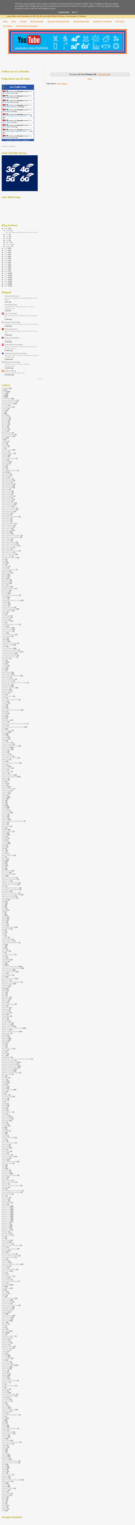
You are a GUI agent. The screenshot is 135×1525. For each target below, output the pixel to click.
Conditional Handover (10, 650)
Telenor (4, 1370)
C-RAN (4, 597)
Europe (4, 737)
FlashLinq (5, 759)
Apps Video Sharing (9, 544)
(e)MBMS (5, 388)
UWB (3, 1449)
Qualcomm (5, 1173)
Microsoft (5, 1011)
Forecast (5, 766)
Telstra (4, 1372)
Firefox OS (5, 754)
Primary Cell (6, 1155)
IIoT (3, 867)
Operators (5, 1120)
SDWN (4, 1274)
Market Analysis (7, 984)
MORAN (5, 1037)
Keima (4, 924)
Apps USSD (6, 540)
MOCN (4, 1035)
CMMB (4, 640)
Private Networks (11, 329)
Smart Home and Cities (10, 1305)
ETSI (3, 734)
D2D (3, 669)
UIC (3, 1416)
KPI (3, 930)
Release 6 (5, 1223)
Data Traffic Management (11, 676)
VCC (3, 1452)
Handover (5, 811)
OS (3, 1127)
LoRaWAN (5, 960)
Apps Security (7, 530)
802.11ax (5, 419)
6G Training (7, 26)
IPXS (3, 908)
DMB (3, 694)
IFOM (4, 865)
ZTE (3, 1510)
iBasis (4, 847)
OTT (3, 1132)
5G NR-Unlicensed (8, 402)
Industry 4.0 (6, 881)
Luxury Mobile (7, 975)
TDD (3, 1360)
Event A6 (5, 739)
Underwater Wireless (9, 1428)
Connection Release (9, 655)
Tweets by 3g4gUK (8, 146)
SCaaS (4, 1268)
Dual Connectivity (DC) (10, 700)
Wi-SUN (5, 1485)
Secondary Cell (7, 1276)
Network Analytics (8, 1060)
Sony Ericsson (7, 1315)
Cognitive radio (7, 645)
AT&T (4, 563)
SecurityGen (6, 1279)
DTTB (4, 698)
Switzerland (6, 1343)
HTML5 (4, 842)
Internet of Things (8, 896)
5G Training (120, 21)
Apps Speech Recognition (11, 535)
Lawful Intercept (7, 941)
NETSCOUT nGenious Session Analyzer (16, 1059)
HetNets (5, 819)
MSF (3, 1043)
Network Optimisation (9, 1067)
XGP (3, 1504)
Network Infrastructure (9, 1066)
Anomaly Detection (8, 458)
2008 (6, 284)
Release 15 (6, 1214)
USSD (4, 1445)
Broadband (6, 587)
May (7, 238)
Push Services (7, 1163)
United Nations (7, 1432)
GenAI (4, 785)
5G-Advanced (7, 407)
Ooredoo (5, 1115)
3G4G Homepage (37, 21)
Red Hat (5, 1199)
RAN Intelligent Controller (11, 1192)
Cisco (4, 633)
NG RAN (5, 1078)
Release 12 (6, 1209)
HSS (3, 836)
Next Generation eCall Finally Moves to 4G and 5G (21, 232)
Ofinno (4, 1107)
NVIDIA (4, 1098)
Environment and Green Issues (13, 727)
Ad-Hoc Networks (8, 434)
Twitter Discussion (8, 1410)
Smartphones (6, 1307)
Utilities (4, 1447)
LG (3, 948)
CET (3, 623)
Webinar (5, 1476)
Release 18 (6, 1220)
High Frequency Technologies (12, 821)
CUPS (4, 667)
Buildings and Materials (10, 595)
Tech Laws (5, 1362)
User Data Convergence (10, 1442)
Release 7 (5, 1225)
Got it (75, 12)
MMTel (4, 1019)
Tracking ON (25, 140)
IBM (3, 848)
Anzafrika (5, 463)
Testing (4, 1375)
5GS (3, 410)
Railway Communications (11, 1185)
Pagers (4, 1136)
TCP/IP (4, 1355)
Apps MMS (5, 515)
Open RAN (5, 1117)
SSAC (4, 1329)
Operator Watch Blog (81, 21)
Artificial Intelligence (9, 558)
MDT (3, 995)
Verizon (4, 1454)
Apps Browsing (7, 486)
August (8, 230)
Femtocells (5, 747)
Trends (4, 1398)
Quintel (4, 1177)
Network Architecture (9, 1062)
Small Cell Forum (8, 1298)
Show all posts (104, 74)
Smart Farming (7, 1302)
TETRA (4, 1377)
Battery (4, 575)
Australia (5, 566)
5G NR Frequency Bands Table (14, 373)
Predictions (6, 1151)
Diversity (5, 693)
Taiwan (4, 1351)
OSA (3, 1129)
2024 (6, 250)
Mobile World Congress (10, 1031)
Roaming (5, 1242)
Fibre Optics (6, 749)
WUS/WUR (6, 1495)
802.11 (4, 416)
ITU (3, 915)
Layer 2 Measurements (10, 942)
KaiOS (4, 920)
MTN (3, 1047)
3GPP (4, 392)
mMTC (4, 1018)
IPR (3, 901)
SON (3, 1314)
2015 (6, 269)
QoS (3, 1168)
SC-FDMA (5, 1266)
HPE (3, 828)
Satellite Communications (11, 1264)
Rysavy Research (8, 1257)
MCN (3, 992)
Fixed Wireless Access (10, 758)
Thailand (5, 1379)
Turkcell (4, 1406)
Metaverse (5, 1007)
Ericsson (5, 732)
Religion (5, 1232)
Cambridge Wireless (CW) (11, 600)
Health (4, 816)
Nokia (4, 1088)
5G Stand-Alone (7, 404)
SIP (3, 1290)
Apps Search (6, 528)
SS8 (3, 1327)
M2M (3, 977)
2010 (6, 279)
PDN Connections (8, 1143)
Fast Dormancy (7, 744)
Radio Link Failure (8, 1182)
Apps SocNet (6, 534)
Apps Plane (6, 522)
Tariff (3, 1353)
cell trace (5, 619)
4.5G (3, 393)
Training (5, 1392)
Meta (3, 1006)
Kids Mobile (6, 929)
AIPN (3, 443)
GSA (3, 804)
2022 (6, 254)
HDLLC (4, 814)
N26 (3, 1052)
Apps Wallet (6, 549)
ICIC (3, 852)
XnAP (4, 1507)
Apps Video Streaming (10, 546)
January (8, 246)
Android (4, 455)
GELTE (4, 783)
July (7, 234)
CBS (3, 614)
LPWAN (4, 961)
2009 (6, 282)
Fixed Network (7, 756)
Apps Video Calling (9, 542)
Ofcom (4, 1103)
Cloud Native (6, 636)
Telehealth (5, 1368)
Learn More (63, 12)
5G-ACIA (5, 405)
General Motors (7, 788)
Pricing (4, 1153)
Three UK (5, 1382)
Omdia (4, 1110)
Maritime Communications (11, 982)
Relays (4, 1204)
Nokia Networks (7, 1090)
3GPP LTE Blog (10, 371)
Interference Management (11, 895)
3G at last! (7, 340)
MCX (3, 994)
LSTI (3, 963)
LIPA (3, 956)
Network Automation (9, 1064)
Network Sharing (8, 1069)
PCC (3, 1139)
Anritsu (4, 460)
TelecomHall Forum (11, 296)
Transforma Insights (9, 1394)
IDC (3, 857)
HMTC (4, 824)
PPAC (4, 1149)
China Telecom (7, 629)
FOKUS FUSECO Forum (10, 763)
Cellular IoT (6, 621)
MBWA (4, 990)
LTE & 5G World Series (10, 966)
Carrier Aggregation (9, 609)
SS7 (3, 1326)
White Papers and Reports (11, 1480)
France (4, 770)
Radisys (5, 1184)
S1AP (4, 1259)
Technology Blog (10, 305)
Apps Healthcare (8, 503)
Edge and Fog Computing (11, 710)
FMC (3, 761)
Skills (4, 1295)
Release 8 (5, 1226)
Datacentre (6, 677)
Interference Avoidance (10, 893)
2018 (6, 263)
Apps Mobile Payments (10, 516)
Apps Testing (6, 539)
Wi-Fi (3, 1483)
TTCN (4, 1404)
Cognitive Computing (9, 643)
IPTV (3, 903)
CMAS (4, 638)
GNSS (4, 795)
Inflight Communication (10, 883)
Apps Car (5, 489)
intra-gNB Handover (9, 898)
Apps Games (6, 501)
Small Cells (6, 1300)
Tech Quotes (6, 1363)
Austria (4, 568)
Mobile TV (5, 1030)
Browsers (5, 592)
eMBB (4, 717)
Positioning (6, 1148)
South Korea (6, 1317)
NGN (3, 1084)
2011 (6, 277)
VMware (5, 1457)
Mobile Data (6, 1025)
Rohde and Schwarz (9, 1249)
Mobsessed (6, 1033)
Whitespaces (6, 1481)
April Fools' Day (7, 552)
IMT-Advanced (7, 874)
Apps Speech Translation (11, 537)
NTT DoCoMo (7, 1096)
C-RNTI (4, 599)
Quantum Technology (9, 1175)
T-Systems (5, 1350)
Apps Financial (7, 499)
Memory (5, 1001)
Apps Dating (6, 494)
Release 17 (6, 1218)
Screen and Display (9, 1269)
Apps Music (6, 518)
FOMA (4, 765)
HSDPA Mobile (7, 831)
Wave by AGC (7, 1475)
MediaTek (5, 999)
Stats (3, 1333)
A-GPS (4, 431)
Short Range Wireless (9, 1281)
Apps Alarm (6, 475)
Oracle (4, 1124)
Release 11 (6, 1208)
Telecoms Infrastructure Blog (58, 21)
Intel (3, 886)
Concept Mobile (7, 648)
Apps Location (7, 506)
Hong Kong (6, 826)
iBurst (4, 850)
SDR (3, 1273)
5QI (3, 412)
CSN (3, 664)
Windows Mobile (8, 1488)
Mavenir (5, 987)
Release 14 (6, 1213)
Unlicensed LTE (7, 1433)
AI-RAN (4, 441)
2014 (6, 271)
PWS (3, 1165)
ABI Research (7, 433)
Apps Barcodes (7, 481)
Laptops (5, 937)
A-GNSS (5, 429)
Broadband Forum (8, 588)
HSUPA (4, 838)
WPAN (4, 1492)
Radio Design (7, 1180)
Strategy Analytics (8, 1336)
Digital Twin (6, 691)
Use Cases (6, 1440)
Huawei (4, 843)
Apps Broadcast (7, 484)
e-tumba (5, 703)
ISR (3, 912)
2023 (6, 252)
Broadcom (5, 590)
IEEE (3, 860)
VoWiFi (4, 1471)
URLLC (4, 1437)
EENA (4, 711)
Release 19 (6, 1221)
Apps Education (7, 496)
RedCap (5, 1201)
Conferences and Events (10, 652)
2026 (6, 228)
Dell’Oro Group (7, 681)
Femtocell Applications (10, 746)
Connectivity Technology (102, 21)
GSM (3, 806)
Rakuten (5, 1187)
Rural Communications (10, 1256)
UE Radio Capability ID (10, 1415)
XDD (3, 1502)
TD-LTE (4, 1356)
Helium (4, 818)
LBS (3, 944)
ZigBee (4, 1509)
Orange (4, 1126)
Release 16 (6, 1216)
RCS (3, 1196)
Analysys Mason (7, 453)
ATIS (3, 564)
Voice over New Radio (10, 1463)
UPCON (5, 1435)
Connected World (8, 653)
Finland (4, 751)
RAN (3, 1189)
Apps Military (6, 513)
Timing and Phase (8, 1386)
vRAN (4, 1473)
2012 (6, 275)
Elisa (3, 715)
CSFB (4, 662)
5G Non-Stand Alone (9, 400)
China (4, 626)
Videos (4, 1456)
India (3, 876)
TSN (3, 1403)
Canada (5, 605)
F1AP (4, 741)
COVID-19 (5, 658)
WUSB (4, 1497)
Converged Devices (9, 657)
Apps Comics (6, 491)
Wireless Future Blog (12, 362)
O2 (3, 1102)
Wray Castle (6, 1493)
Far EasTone (6, 742)
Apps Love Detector (9, 508)
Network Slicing (7, 1071)
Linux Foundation (8, 954)
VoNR (4, 1469)
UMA (3, 1421)
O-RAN (4, 1100)
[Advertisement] (67, 61)
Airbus (4, 445)
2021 (6, 256)
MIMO (4, 1014)
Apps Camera (7, 487)
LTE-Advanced (7, 970)
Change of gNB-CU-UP (10, 624)
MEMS (4, 1002)
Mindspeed (6, 1016)
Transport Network (8, 1396)
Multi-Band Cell (7, 1049)
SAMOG (5, 1261)
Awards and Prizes (8, 569)
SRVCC (4, 1324)
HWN (4, 845)
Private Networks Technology (27, 26)
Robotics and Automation (11, 1245)
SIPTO (4, 1291)
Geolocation (6, 790)
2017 (6, 265)
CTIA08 (4, 665)
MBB (3, 989)
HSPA (4, 833)
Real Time (17, 140)
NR (3, 1093)
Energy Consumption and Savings (14, 723)
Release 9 (5, 1228)
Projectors (5, 1158)
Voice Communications (10, 1461)
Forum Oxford (6, 768)
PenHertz (5, 1144)
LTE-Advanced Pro (8, 972)
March (8, 242)
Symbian (5, 1344)
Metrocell (5, 1009)
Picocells (5, 1146)
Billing (4, 578)
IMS (3, 869)
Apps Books (6, 482)
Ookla (4, 1114)
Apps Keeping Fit (8, 504)
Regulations (6, 1202)
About (13, 21)
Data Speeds (6, 674)
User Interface (7, 1444)
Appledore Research (9, 470)
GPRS (4, 799)
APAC (4, 465)
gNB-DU (5, 794)
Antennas (5, 462)
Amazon (5, 451)
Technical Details (8, 1365)
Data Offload (6, 672)
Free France (6, 771)
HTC (3, 840)
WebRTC (5, 1478)
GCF (3, 782)
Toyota (4, 1391)
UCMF (4, 1413)
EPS (3, 729)
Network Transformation (10, 1072)
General (5, 787)
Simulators (5, 1288)
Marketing (5, 985)
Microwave (5, 1013)
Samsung (5, 1262)
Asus (3, 561)
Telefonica (5, 1367)
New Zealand (6, 1074)
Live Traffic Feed (18, 87)
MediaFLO (5, 997)
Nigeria (4, 1086)
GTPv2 (4, 809)
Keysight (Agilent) (8, 927)
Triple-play (5, 1399)
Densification (6, 684)
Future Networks (7, 775)
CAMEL (4, 602)
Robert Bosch (6, 1244)
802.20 (4, 426)
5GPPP (4, 409)
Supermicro (6, 1338)
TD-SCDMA (6, 1358)
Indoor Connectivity (9, 877)
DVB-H (4, 701)
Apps (3, 472)
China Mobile (6, 628)
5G (3, 397)
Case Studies (6, 611)
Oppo (4, 1122)
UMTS (4, 1427)
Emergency (6, 720)
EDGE (4, 708)
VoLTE (4, 1468)
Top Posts (5, 1389)
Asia (3, 559)
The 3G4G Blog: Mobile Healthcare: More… (17, 130)
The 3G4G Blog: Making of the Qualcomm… (17, 115)
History (4, 823)
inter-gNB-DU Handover (10, 889)
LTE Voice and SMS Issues (11, 968)
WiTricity (5, 1490)
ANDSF (4, 457)
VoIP (3, 1464)
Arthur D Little (6, 556)
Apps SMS (5, 532)
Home (5, 21)
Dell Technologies (8, 679)
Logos (4, 958)
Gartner (4, 778)
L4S (3, 936)
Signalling (5, 1285)
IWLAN (4, 917)
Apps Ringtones (7, 525)
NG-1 (4, 1079)
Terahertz (5, 1374)
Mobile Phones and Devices (12, 1028)
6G (3, 414)
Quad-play (5, 1172)
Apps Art (5, 477)
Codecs (4, 641)
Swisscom (5, 1341)
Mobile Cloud (6, 1023)
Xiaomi (4, 1505)
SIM (3, 1286)
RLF (3, 1238)
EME (3, 718)
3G (3, 390)
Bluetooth (5, 583)
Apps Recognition (8, 523)
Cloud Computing (8, 635)
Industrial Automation (9, 879)
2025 (6, 248)
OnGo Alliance (7, 1112)
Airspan (4, 446)
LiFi (3, 953)
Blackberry (5, 580)
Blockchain (6, 581)
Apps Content (6, 493)
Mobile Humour (7, 1026)
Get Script (10, 140)
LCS (3, 946)
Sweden (5, 1339)
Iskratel (4, 910)
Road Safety (6, 1240)
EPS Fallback (6, 730)
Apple (4, 469)
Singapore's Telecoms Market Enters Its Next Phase (21, 324)
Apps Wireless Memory (10, 551)
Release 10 (6, 1206)
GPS (3, 800)
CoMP (4, 646)
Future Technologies (9, 777)
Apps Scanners (7, 527)
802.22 (4, 427)
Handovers (6, 812)
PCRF (4, 1141)
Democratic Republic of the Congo (14, 682)
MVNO (4, 1050)
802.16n (5, 424)
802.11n (5, 421)
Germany (5, 792)
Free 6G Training (10, 313)
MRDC (4, 1042)
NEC (3, 1055)
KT (3, 934)
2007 (6, 286)
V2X (3, 1451)
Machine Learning (8, 978)
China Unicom (7, 631)
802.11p (5, 422)
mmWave (5, 1021)
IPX (3, 907)
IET (3, 862)
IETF (3, 864)
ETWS (4, 735)
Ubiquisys (5, 1411)
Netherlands (6, 1057)
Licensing (5, 951)
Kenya (4, 925)
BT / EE (4, 593)
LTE (3, 965)
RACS (4, 1179)
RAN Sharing (6, 1194)
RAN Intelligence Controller (11, 1191)
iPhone (4, 900)
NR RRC (5, 1095)
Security (5, 1278)
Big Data (5, 576)
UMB (3, 1423)
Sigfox (4, 1283)
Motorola (5, 1038)
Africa (4, 438)
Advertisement (7, 436)
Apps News (6, 520)
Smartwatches (7, 1309)
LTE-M (4, 973)
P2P (3, 1134)
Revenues (5, 1233)
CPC (3, 660)
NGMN (4, 1083)
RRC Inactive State (8, 1254)
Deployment (6, 686)
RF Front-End (6, 1235)
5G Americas (6, 398)
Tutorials (5, 1408)
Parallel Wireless (8, 1137)
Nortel (4, 1091)
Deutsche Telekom (8, 688)
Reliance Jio (6, 1230)
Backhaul (5, 571)
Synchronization (7, 1346)
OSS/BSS (5, 1131)
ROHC (4, 1247)
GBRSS (4, 780)
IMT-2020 (5, 872)
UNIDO (4, 1430)
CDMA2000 (6, 617)
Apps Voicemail (7, 547)
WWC (4, 1498)
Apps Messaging (8, 511)
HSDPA (4, 830)
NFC (3, 1076)
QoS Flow (5, 1170)
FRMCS (4, 773)
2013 (6, 273)
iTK (3, 913)
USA (3, 1439)
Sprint (4, 1322)
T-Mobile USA (7, 1348)
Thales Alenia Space (9, 1380)
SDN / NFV (5, 1271)
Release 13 (6, 1211)
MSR (3, 1045)
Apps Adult (5, 474)
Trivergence (6, 1401)
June (7, 236)
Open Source (6, 1119)
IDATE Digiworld (7, 855)
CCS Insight (6, 616)
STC (3, 1334)
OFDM (4, 1105)
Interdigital (5, 891)
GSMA (4, 807)
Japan (4, 919)
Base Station (6, 573)
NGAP (4, 1081)
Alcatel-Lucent (7, 450)
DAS (3, 670)
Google (4, 797)
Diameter (5, 689)
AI (2, 439)
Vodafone (5, 1459)
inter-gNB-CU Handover (10, 888)
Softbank (5, 1312)
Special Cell (6, 1319)
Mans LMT (5, 980)
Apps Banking (7, 479)
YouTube (23, 21)
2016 (6, 267)
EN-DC (4, 722)
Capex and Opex (8, 607)
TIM (3, 1384)
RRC (3, 1252)
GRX (3, 802)
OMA (3, 1108)
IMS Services (6, 871)
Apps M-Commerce (9, 510)
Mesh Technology (8, 1004)
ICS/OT (4, 853)
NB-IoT (4, 1054)
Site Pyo (5, 1293)
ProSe (4, 1160)
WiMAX (4, 1486)
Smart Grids (6, 1303)
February (9, 244)
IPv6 (3, 905)
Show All (40, 378)
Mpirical (4, 1040)
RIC (3, 1237)
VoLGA (4, 1466)
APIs (3, 467)
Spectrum (5, 1321)
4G (3, 395)
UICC (4, 1418)
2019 (6, 260)
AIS (3, 448)
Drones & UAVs (7, 696)
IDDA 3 (4, 859)
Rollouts (5, 1250)
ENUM (4, 725)
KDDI (4, 922)
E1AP (4, 705)
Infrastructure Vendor (9, 884)
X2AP (4, 1500)
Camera (5, 604)
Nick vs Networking (11, 338)
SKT (3, 1297)
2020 (6, 258)
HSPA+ (4, 835)
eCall (4, 706)
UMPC (4, 1425)
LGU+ (4, 949)
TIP (3, 1387)
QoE (3, 1167)
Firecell (4, 753)
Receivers (5, 1197)
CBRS (4, 612)
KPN (3, 932)
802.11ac (5, 417)
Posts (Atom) (62, 84)
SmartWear (6, 1310)
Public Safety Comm (9, 1161)
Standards (5, 1331)
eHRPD (4, 713)
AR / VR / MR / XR (8, 554)
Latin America (6, 939)
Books (4, 585)
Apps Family (6, 498)
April (7, 240)
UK (3, 1420)
